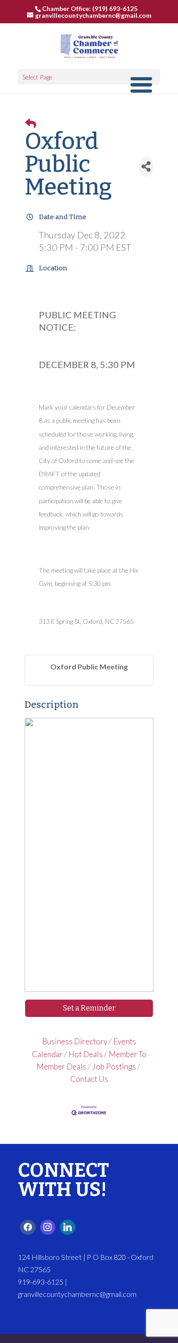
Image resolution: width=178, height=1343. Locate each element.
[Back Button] (30, 123)
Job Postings (114, 1066)
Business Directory (74, 1041)
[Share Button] (146, 166)
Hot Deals (85, 1054)
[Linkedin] (68, 1227)
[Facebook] (28, 1227)
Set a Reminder (89, 1008)
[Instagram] (48, 1227)
